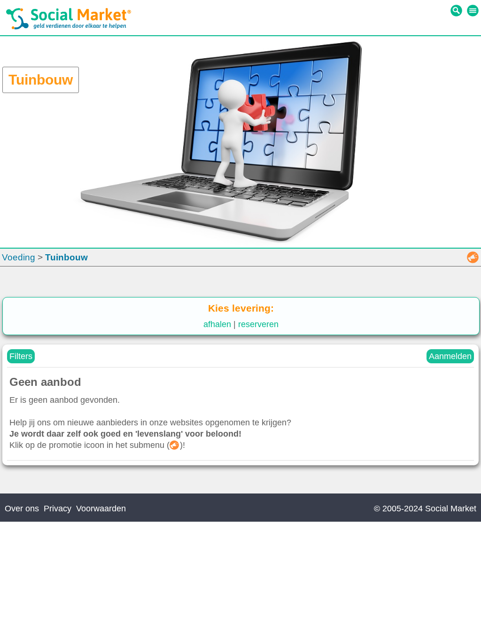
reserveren (258, 324)
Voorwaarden (101, 508)
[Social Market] (68, 27)
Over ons (22, 508)
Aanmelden (450, 356)
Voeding (18, 257)
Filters (20, 356)
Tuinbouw (66, 257)
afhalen (217, 324)
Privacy (57, 508)
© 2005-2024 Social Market (425, 508)
